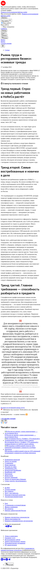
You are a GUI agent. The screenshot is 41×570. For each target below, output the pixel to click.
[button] (3, 40)
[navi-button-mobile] (3, 46)
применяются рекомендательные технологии (17, 549)
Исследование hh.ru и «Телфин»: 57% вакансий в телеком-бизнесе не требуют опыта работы (21, 443)
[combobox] (9, 564)
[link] (4, 35)
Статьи (7, 50)
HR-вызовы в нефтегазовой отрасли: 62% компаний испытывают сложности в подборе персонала (22, 452)
